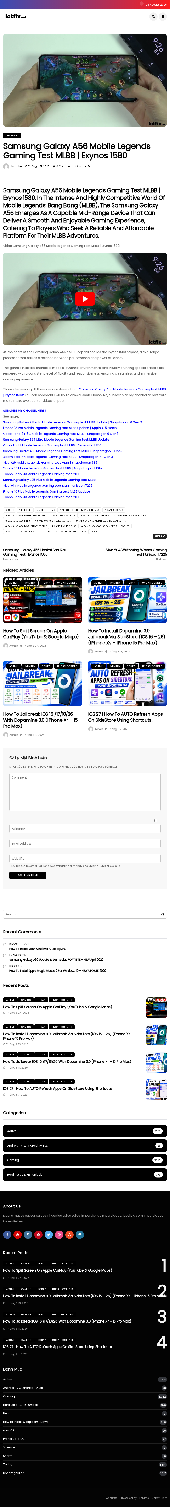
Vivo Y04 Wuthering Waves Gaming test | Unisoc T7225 (136, 554)
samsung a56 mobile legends (54, 520)
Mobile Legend (47, 510)
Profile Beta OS (13, 1439)
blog (13, 966)
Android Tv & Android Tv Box (23, 1388)
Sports (7, 1456)
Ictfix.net (26, 510)
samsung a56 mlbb (19, 520)
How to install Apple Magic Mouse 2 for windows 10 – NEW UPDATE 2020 (57, 971)
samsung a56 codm (63, 515)
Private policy (128, 1498)
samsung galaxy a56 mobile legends (29, 531)
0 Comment (64, 166)
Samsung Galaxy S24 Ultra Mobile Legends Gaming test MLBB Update (56, 439)
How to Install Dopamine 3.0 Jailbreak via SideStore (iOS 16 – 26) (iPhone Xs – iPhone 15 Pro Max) (126, 637)
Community (159, 1498)
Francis (15, 955)
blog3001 (16, 944)
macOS (8, 1430)
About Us (111, 1498)
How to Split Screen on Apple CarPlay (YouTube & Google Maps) (41, 634)
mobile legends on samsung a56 (81, 510)
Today (46, 583)
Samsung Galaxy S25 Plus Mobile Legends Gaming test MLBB (49, 480)
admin (13, 646)
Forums (144, 1498)
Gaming (12, 135)
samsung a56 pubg (65, 526)
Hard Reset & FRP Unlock (20, 1405)
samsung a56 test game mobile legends (106, 526)
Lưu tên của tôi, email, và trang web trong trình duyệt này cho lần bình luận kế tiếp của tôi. (66, 866)
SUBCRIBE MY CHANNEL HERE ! (24, 410)
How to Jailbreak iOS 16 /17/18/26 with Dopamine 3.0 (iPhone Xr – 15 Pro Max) (40, 720)
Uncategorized (67, 583)
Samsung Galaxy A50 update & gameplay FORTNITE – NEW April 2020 (56, 960)
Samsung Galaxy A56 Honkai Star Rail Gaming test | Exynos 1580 (34, 554)
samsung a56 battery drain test (26, 515)
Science (9, 1447)
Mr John (16, 166)
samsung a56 (115, 510)
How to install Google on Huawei (26, 1422)
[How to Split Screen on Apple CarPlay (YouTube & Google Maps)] (42, 600)
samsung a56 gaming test (131, 515)
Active (13, 583)
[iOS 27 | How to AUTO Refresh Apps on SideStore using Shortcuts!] (127, 683)
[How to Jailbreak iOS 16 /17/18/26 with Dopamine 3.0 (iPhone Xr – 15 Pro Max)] (42, 683)
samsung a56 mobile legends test (27, 526)
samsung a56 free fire (96, 515)
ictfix (11, 510)
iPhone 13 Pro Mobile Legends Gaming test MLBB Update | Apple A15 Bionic (60, 428)
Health (7, 1413)
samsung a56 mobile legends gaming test (102, 520)
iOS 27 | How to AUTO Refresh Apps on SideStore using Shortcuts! (125, 717)
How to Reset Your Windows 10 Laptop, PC (37, 949)
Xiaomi (97, 531)
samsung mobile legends (71, 531)
